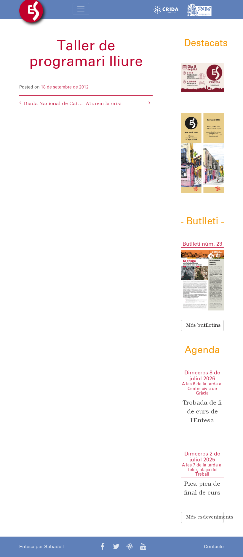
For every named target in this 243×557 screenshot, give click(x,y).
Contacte (214, 546)
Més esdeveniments (205, 517)
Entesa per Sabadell (41, 546)
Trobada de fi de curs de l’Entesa (202, 412)
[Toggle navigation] (81, 9)
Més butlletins (203, 325)
